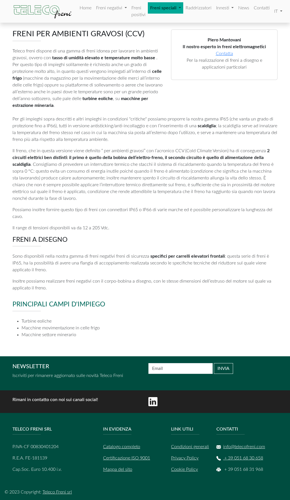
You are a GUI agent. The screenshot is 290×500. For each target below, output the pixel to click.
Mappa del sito (117, 469)
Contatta (224, 53)
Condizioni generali (190, 446)
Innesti (223, 8)
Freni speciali (164, 8)
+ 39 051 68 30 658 (243, 458)
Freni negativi (109, 8)
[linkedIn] (152, 401)
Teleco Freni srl (57, 492)
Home (85, 8)
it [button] (276, 11)
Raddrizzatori (198, 8)
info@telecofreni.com (244, 446)
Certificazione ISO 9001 (126, 458)
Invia (223, 368)
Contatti (262, 8)
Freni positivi (138, 11)
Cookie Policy (184, 469)
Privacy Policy (185, 458)
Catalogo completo (121, 446)
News (243, 8)
